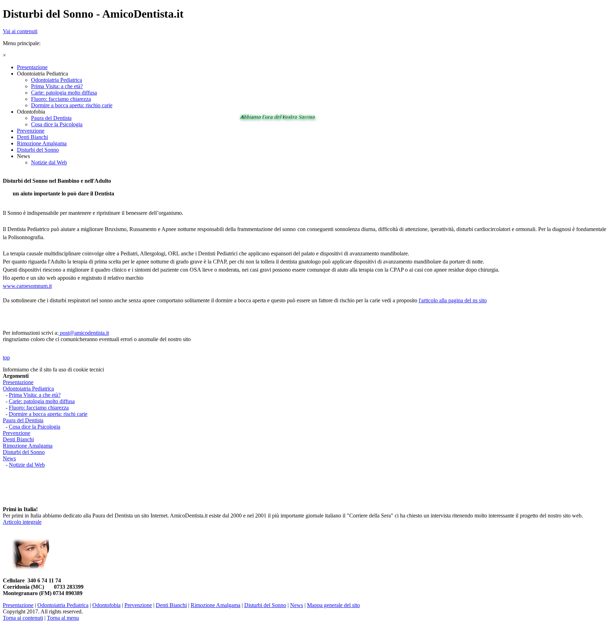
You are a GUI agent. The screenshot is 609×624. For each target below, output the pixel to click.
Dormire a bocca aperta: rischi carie (48, 414)
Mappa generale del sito (333, 605)
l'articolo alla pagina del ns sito (453, 300)
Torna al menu (63, 618)
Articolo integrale (22, 522)
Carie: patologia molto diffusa (42, 401)
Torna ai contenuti (23, 618)
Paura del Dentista (23, 420)
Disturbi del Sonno (24, 452)
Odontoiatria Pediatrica (28, 389)
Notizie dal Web (27, 465)
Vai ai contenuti (20, 31)
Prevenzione (16, 433)
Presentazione (18, 382)
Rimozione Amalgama (28, 446)
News (9, 458)
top (6, 358)
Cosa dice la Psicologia (34, 427)
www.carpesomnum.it (27, 286)
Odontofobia (106, 605)
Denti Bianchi (18, 439)
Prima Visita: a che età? (35, 395)
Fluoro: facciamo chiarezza (39, 408)
